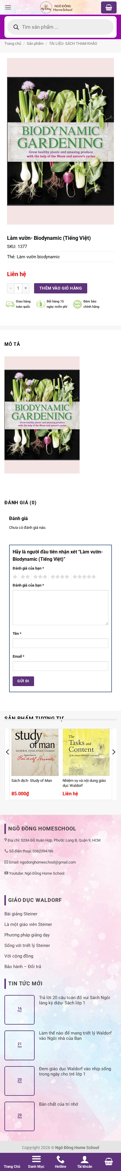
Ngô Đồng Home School (44, 873)
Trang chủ (12, 43)
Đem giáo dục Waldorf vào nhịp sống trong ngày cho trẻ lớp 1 (75, 1071)
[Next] (113, 763)
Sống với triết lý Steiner (27, 945)
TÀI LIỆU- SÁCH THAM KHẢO (73, 43)
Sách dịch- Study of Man (31, 780)
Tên (17, 633)
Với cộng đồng (18, 956)
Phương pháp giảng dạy (27, 935)
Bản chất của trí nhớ (58, 1104)
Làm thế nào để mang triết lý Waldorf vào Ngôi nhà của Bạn (75, 1035)
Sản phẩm (35, 43)
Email (18, 656)
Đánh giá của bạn (28, 568)
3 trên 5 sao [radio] (39, 577)
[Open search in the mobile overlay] (60, 27)
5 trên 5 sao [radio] (83, 577)
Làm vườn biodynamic (38, 256)
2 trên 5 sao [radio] (24, 577)
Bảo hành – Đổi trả (22, 966)
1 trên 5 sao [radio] (14, 577)
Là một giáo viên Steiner (28, 924)
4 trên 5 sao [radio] (59, 577)
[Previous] (7, 763)
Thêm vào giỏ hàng (60, 288)
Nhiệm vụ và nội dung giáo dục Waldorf (84, 783)
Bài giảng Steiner (20, 914)
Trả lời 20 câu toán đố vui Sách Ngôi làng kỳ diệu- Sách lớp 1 (74, 1000)
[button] (7, 7)
